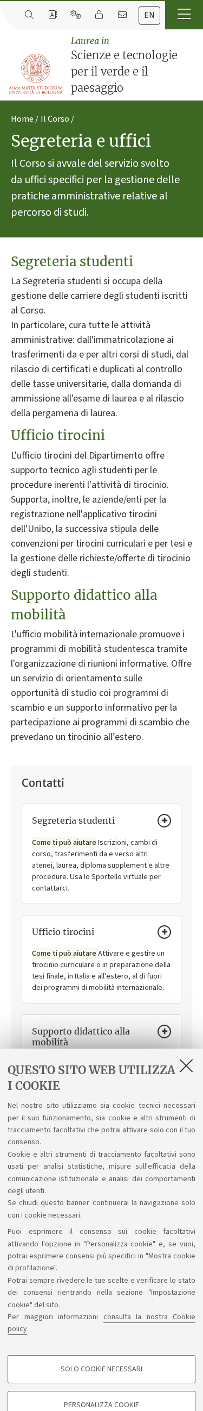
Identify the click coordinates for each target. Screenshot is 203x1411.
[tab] (149, 15)
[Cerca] (29, 15)
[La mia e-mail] (122, 15)
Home (22, 119)
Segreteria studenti (73, 820)
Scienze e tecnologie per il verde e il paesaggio (124, 65)
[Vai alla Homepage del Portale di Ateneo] (36, 74)
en (149, 15)
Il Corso (55, 119)
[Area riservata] (98, 15)
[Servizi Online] (75, 15)
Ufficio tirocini (63, 931)
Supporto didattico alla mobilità (81, 1037)
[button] (184, 14)
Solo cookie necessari (101, 1369)
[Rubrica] (52, 15)
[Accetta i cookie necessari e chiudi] (186, 1065)
